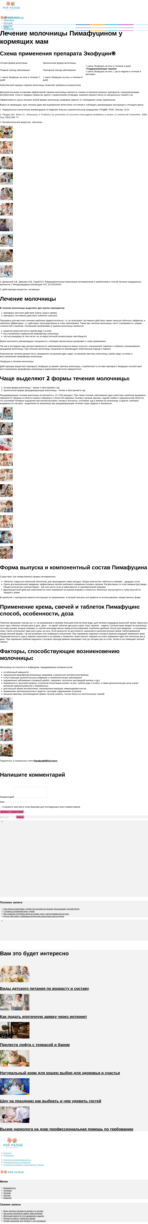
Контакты (7, 1153)
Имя (2, 801)
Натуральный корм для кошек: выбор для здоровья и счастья (60, 1072)
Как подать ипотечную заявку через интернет (43, 1016)
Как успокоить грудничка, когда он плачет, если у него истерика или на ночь (36, 914)
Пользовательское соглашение (16, 1162)
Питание (8, 23)
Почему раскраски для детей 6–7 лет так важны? (24, 1221)
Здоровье (8, 20)
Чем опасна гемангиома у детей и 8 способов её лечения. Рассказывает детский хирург (41, 909)
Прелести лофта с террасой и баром (35, 1044)
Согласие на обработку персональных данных (23, 1165)
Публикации (8, 1155)
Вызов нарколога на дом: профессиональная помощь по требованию (66, 1129)
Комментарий (7, 797)
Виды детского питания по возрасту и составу (44, 988)
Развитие (8, 29)
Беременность (11, 17)
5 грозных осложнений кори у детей (18, 911)
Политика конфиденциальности (17, 1160)
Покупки (8, 26)
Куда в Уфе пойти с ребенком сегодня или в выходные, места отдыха (33, 916)
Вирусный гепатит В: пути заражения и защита (23, 1216)
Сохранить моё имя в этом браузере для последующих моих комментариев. (41, 806)
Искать (20, 817)
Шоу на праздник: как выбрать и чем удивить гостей (50, 1100)
